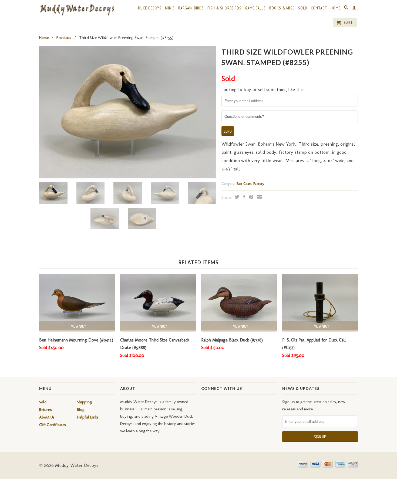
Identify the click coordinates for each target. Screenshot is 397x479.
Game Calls (255, 8)
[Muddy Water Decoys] (77, 10)
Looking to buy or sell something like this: (262, 89)
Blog (81, 409)
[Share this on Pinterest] (250, 197)
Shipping (84, 402)
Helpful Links (88, 417)
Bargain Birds (191, 8)
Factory (258, 184)
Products (63, 37)
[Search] (346, 8)
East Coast (244, 184)
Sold (302, 8)
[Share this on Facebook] (243, 197)
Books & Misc (282, 8)
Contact (319, 8)
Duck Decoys (150, 8)
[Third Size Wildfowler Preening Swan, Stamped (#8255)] (127, 112)
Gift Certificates (52, 424)
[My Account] (354, 8)
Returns (45, 409)
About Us (47, 417)
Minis (170, 8)
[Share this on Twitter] (236, 197)
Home (336, 8)
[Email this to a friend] (259, 197)
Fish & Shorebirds (224, 8)
